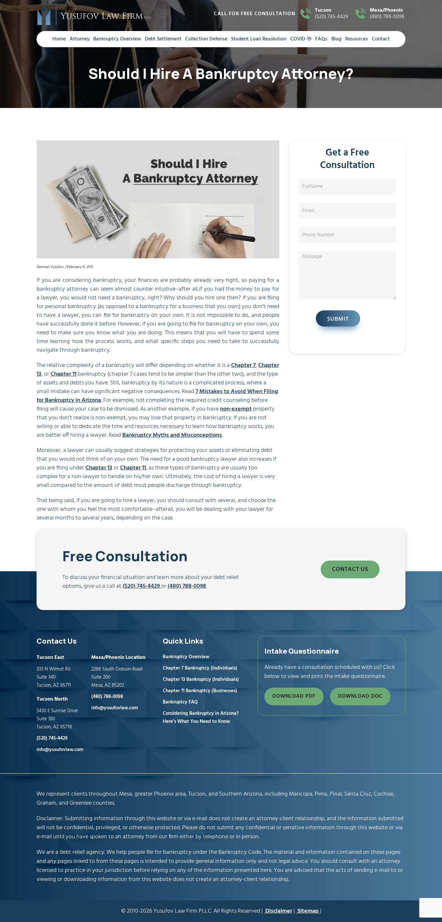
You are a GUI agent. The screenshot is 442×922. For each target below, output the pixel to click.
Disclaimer (278, 911)
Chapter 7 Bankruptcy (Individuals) (200, 668)
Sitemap (308, 911)
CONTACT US (350, 569)
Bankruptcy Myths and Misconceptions (172, 435)
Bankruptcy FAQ (180, 702)
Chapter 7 (243, 365)
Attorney (80, 39)
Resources (356, 39)
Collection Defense (206, 39)
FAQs (321, 39)
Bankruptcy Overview (117, 39)
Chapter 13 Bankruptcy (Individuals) (201, 679)
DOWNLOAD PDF (293, 696)
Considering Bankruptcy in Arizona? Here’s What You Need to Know (201, 717)
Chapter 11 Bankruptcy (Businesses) (200, 691)
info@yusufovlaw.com (60, 750)
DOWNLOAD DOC (360, 696)
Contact (381, 39)
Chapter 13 (98, 468)
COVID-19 (300, 39)
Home (59, 39)
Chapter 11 (63, 374)
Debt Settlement (163, 39)
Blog (336, 39)
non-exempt (236, 409)
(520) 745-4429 (331, 13)
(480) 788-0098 (387, 13)
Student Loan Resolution (258, 39)
